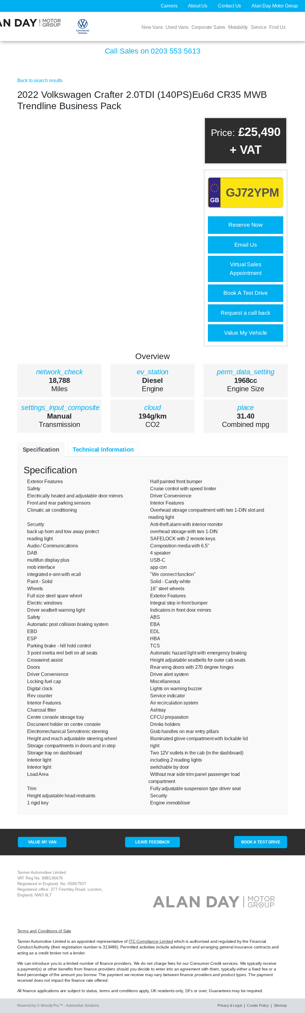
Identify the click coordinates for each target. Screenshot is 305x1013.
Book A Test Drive (245, 293)
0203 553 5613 (175, 51)
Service (259, 27)
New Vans (152, 27)
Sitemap (280, 1005)
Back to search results (40, 80)
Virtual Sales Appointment (246, 268)
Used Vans (177, 27)
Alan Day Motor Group (275, 5)
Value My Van (42, 842)
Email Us (245, 245)
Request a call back (245, 313)
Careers (170, 5)
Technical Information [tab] (103, 449)
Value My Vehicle (245, 333)
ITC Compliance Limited (151, 941)
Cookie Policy (258, 1005)
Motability (238, 27)
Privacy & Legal (229, 1005)
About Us (198, 5)
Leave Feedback (152, 842)
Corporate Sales (208, 27)
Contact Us (230, 5)
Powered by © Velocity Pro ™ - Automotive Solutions (58, 1005)
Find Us (277, 27)
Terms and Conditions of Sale (44, 931)
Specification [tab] (41, 449)
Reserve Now (245, 225)
